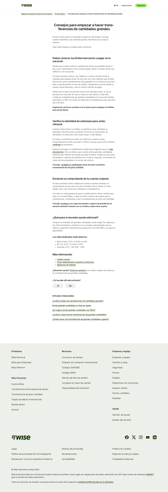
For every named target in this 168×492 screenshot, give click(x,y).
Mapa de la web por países (125, 454)
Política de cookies (121, 449)
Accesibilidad (68, 459)
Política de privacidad (72, 449)
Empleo (116, 378)
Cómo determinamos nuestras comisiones (75, 262)
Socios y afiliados (120, 393)
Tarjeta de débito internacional (26, 399)
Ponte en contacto (78, 270)
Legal (14, 449)
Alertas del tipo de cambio (75, 378)
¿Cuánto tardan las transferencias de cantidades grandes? (78, 301)
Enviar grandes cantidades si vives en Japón (71, 305)
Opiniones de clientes (66, 265)
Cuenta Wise (17, 384)
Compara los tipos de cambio (76, 383)
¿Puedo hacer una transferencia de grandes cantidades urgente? (80, 319)
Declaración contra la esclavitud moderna (31, 459)
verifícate (57, 144)
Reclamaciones (69, 454)
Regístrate (141, 5)
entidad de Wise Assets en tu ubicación (95, 482)
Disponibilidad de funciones (75, 388)
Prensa (115, 372)
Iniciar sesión (127, 5)
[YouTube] (148, 437)
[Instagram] (141, 437)
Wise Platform (18, 367)
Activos (15, 409)
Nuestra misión (119, 388)
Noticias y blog (119, 362)
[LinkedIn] (155, 437)
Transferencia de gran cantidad (26, 394)
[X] (134, 437)
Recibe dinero (18, 404)
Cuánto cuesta (63, 259)
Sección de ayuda (121, 415)
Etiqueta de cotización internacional (79, 362)
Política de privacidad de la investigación (31, 454)
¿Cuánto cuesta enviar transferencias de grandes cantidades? (79, 314)
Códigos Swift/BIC (71, 367)
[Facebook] (127, 437)
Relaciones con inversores (125, 383)
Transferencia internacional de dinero (29, 389)
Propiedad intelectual (122, 459)
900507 (150, 474)
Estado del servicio (121, 420)
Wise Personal (18, 357)
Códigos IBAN (69, 372)
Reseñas (116, 398)
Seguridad (117, 367)
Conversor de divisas (72, 357)
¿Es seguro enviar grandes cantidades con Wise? (73, 310)
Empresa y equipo (121, 357)
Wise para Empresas (21, 362)
